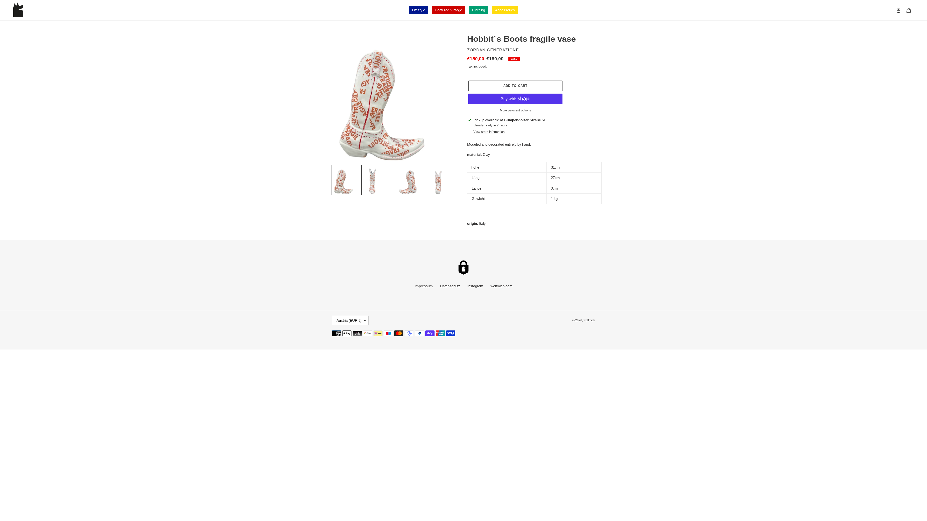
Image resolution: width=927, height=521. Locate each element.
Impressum (424, 286)
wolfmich (589, 320)
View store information (489, 132)
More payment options (515, 110)
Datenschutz (450, 286)
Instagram (475, 286)
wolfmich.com (502, 286)
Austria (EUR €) (349, 320)
